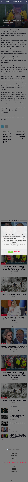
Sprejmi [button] (10, 251)
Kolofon (13, 458)
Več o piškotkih (17, 251)
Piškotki (14, 460)
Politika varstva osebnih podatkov (14, 457)
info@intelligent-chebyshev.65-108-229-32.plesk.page (15, 462)
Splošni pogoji (14, 455)
